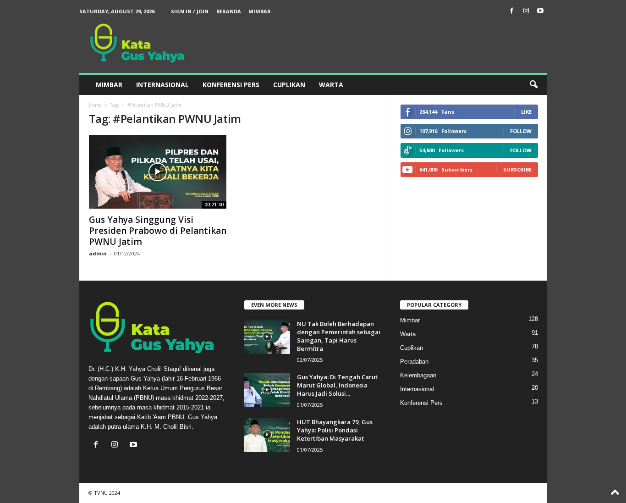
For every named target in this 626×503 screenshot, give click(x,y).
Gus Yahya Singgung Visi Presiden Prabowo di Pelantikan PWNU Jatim (157, 231)
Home (95, 105)
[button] (533, 85)
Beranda (228, 11)
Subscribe (517, 169)
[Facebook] (511, 11)
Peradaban (414, 361)
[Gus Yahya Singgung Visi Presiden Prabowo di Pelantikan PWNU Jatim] (157, 172)
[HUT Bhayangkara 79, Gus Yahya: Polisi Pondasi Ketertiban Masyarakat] (267, 435)
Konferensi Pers (231, 84)
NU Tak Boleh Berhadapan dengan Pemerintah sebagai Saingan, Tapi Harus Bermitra (338, 336)
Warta (331, 84)
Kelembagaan (418, 375)
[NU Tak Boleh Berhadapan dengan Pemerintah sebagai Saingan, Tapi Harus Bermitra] (267, 337)
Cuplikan (289, 84)
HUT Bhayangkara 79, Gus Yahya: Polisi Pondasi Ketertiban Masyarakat (335, 430)
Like (526, 111)
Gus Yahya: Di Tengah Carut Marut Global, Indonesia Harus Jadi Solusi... (337, 385)
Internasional (162, 84)
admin (98, 253)
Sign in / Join (190, 11)
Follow (521, 130)
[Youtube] (540, 11)
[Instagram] (526, 11)
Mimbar (259, 11)
